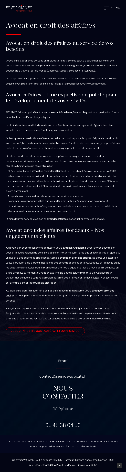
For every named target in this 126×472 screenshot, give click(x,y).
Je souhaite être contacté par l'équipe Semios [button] (45, 331)
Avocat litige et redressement (47, 446)
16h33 (94, 465)
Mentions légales (66, 465)
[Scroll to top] (119, 465)
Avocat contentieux (78, 441)
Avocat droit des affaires (21, 441)
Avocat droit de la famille (51, 441)
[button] (112, 8)
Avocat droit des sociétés (81, 446)
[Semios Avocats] (19, 8)
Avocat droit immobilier (104, 441)
